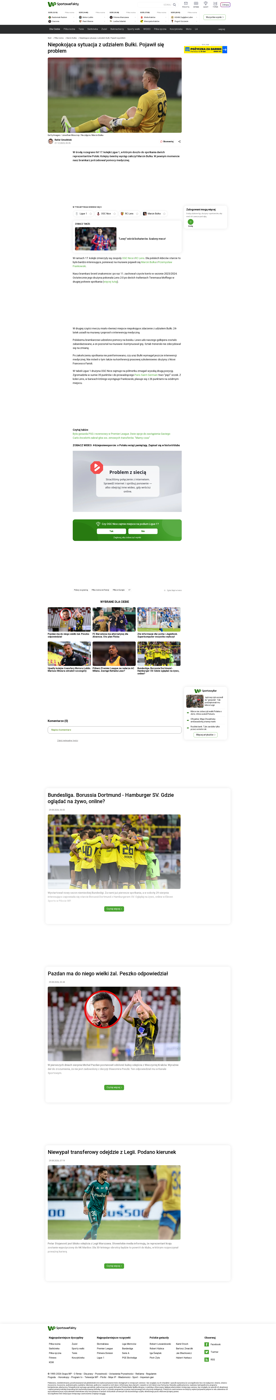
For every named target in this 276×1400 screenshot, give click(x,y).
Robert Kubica (157, 1348)
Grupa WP (67, 1373)
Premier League (105, 1348)
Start (49, 38)
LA (196, 29)
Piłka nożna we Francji (100, 590)
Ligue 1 (100, 1357)
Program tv (77, 1377)
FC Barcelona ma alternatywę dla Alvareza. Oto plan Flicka (110, 635)
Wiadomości (124, 1377)
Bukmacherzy (117, 29)
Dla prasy (88, 1373)
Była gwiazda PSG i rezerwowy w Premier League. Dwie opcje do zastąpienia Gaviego (121, 433)
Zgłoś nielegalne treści (67, 740)
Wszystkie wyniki (214, 17)
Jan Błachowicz (184, 1353)
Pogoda (52, 1377)
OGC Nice (127, 258)
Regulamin (151, 1373)
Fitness (52, 1357)
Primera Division (105, 1353)
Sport (135, 1377)
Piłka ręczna (160, 29)
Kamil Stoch (182, 1344)
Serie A (125, 1353)
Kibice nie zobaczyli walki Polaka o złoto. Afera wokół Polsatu (206, 712)
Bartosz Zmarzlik (184, 1348)
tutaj (103, 1394)
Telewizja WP (91, 1377)
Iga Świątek (156, 1353)
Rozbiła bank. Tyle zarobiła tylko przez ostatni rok (205, 727)
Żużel (104, 29)
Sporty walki (133, 29)
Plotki (103, 1377)
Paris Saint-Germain (146, 374)
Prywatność (101, 1373)
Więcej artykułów (204, 734)
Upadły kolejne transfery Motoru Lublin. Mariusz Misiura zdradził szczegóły (69, 669)
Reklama (139, 1373)
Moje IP (112, 1377)
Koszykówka (176, 29)
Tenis (81, 29)
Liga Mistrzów (129, 1344)
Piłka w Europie (118, 590)
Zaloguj (225, 5)
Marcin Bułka (71, 38)
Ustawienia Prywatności (121, 1373)
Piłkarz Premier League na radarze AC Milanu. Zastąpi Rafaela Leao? (113, 669)
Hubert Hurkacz (184, 1357)
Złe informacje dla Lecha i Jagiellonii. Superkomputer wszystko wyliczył (157, 635)
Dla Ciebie (54, 29)
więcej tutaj (110, 281)
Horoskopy (63, 1377)
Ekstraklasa (103, 1344)
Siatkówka (92, 29)
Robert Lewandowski (160, 1344)
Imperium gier (147, 1377)
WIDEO (147, 29)
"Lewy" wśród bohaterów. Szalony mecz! (142, 238)
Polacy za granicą (81, 590)
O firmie (78, 1373)
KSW (51, 1362)
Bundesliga (127, 1348)
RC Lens (139, 258)
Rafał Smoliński (63, 139)
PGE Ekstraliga (129, 1357)
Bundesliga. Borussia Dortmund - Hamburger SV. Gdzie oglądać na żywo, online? (158, 671)
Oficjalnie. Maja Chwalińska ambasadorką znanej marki (203, 720)
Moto (188, 29)
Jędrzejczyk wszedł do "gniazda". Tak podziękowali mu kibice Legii (214, 701)
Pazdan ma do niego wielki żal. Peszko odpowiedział (68, 635)
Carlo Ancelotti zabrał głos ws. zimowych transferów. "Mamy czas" (111, 437)
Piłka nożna (69, 29)
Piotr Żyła (155, 1357)
